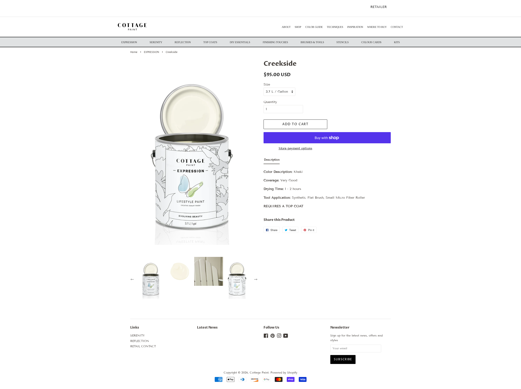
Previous (132, 279)
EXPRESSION (151, 52)
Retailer (378, 7)
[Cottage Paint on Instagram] (279, 336)
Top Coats (210, 42)
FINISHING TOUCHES (275, 42)
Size (267, 84)
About (286, 26)
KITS (397, 42)
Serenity (156, 42)
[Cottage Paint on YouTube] (285, 336)
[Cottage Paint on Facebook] (266, 336)
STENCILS (342, 42)
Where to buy (377, 26)
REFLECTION (139, 341)
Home (133, 52)
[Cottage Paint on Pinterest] (272, 336)
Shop (298, 26)
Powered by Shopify (283, 372)
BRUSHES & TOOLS (312, 42)
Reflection (183, 42)
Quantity (270, 102)
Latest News (207, 327)
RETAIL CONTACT (143, 346)
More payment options (295, 148)
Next (256, 279)
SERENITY (137, 335)
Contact (397, 26)
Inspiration (355, 26)
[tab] (272, 160)
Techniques (335, 26)
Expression (129, 42)
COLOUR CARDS (371, 42)
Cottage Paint (259, 372)
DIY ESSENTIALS (240, 42)
